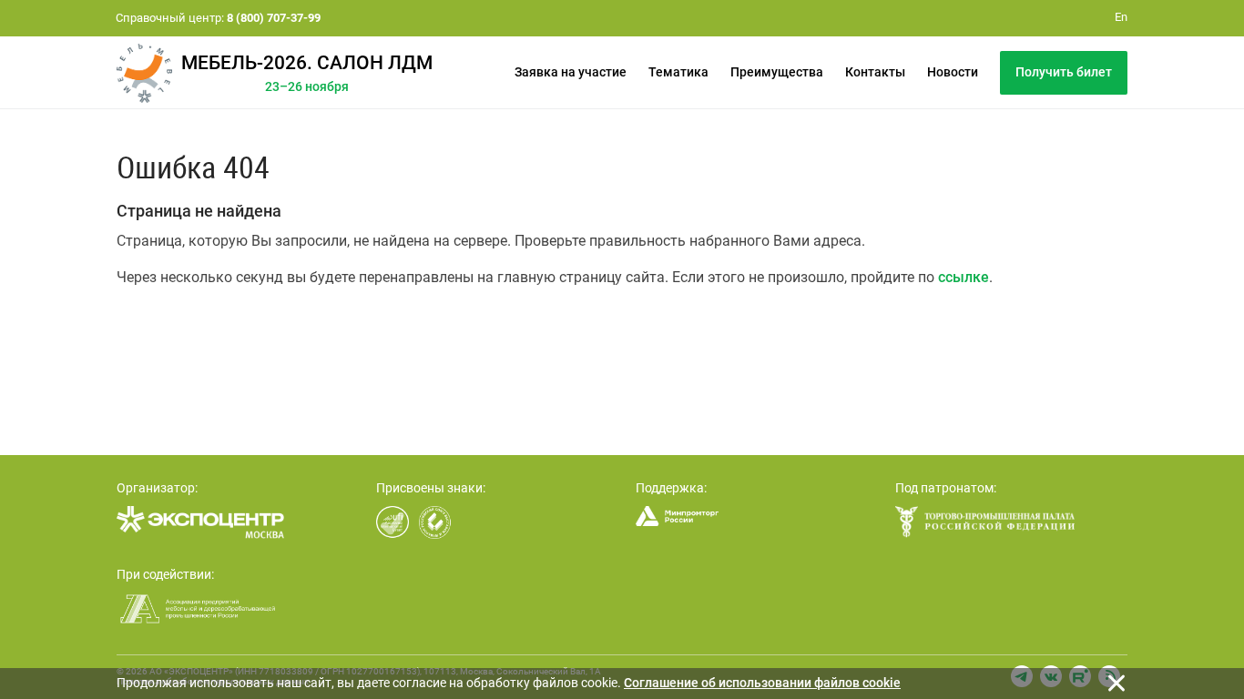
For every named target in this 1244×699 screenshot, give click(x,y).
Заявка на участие (571, 72)
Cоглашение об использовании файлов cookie (762, 682)
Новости (952, 72)
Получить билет (1063, 72)
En (1121, 17)
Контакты (875, 72)
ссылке (963, 277)
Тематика (678, 72)
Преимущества (776, 72)
